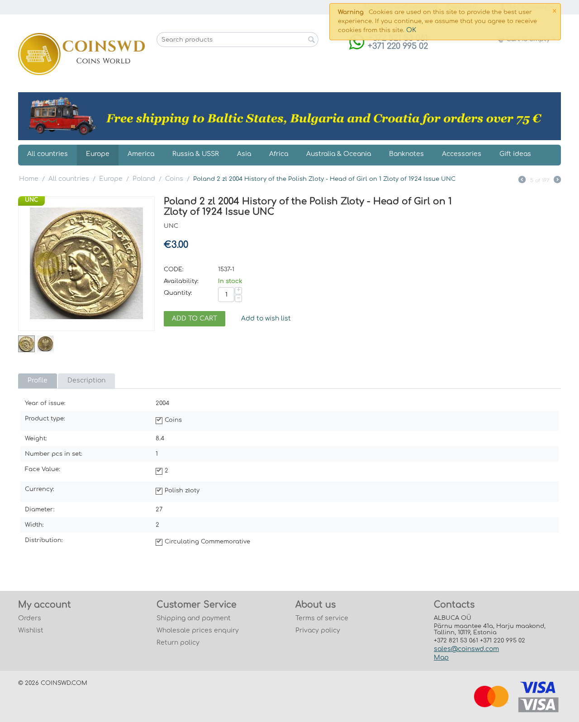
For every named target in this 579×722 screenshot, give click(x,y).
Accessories (461, 154)
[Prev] (522, 180)
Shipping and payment (194, 618)
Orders (29, 618)
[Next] (557, 180)
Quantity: (178, 293)
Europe (97, 154)
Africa (278, 154)
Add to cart (194, 318)
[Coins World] (81, 54)
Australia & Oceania (338, 154)
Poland (144, 178)
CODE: (174, 269)
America (141, 154)
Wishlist (30, 630)
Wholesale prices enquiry (198, 630)
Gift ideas (515, 154)
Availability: (181, 281)
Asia (244, 154)
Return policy (178, 642)
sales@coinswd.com (466, 649)
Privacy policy (317, 630)
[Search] (311, 40)
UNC (31, 200)
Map (441, 657)
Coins (174, 178)
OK (411, 30)
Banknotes (406, 154)
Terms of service (321, 618)
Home (28, 178)
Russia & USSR (195, 154)
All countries (47, 154)
